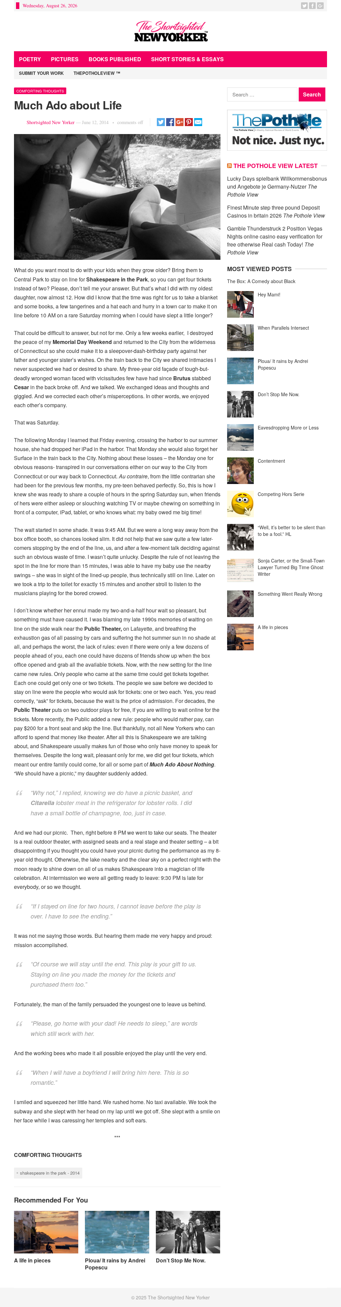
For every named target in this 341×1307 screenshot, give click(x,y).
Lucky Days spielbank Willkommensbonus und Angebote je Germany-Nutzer (277, 182)
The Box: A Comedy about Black (261, 281)
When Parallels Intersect (283, 327)
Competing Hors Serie (281, 494)
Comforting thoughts (40, 90)
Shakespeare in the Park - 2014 (50, 1173)
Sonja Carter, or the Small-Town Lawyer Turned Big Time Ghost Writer (291, 567)
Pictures (65, 59)
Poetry (30, 59)
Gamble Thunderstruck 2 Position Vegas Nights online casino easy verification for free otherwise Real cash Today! (274, 236)
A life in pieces (32, 1260)
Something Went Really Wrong (290, 593)
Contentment (271, 460)
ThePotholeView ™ (97, 73)
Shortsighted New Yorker (51, 122)
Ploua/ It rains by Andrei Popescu (115, 1263)
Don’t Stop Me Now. (180, 1260)
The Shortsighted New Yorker (179, 1297)
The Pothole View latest (275, 165)
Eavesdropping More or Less (288, 427)
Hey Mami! (269, 294)
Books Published (115, 59)
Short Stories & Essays (187, 59)
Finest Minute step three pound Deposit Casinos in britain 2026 (273, 211)
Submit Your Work (41, 73)
